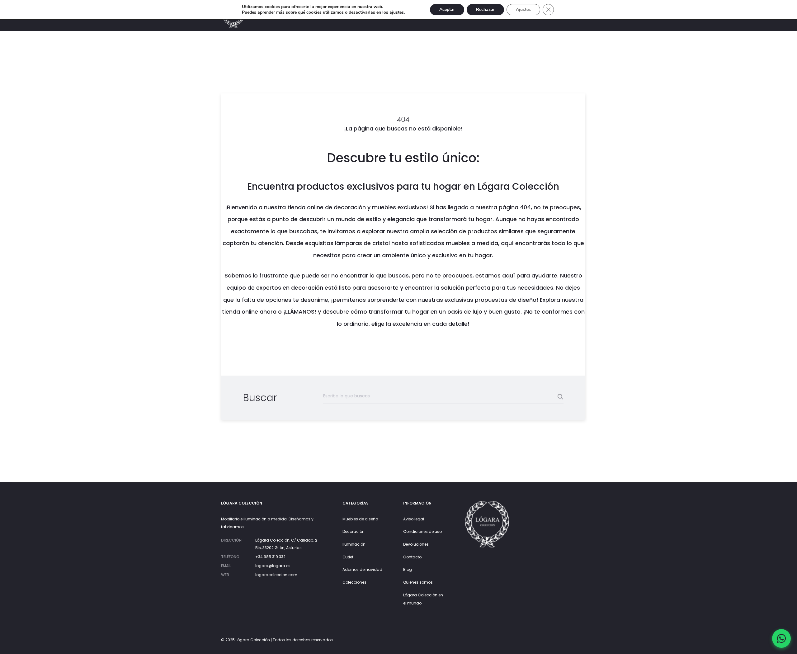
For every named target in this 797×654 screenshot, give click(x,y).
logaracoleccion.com (276, 574)
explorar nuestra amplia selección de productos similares (443, 231)
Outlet (347, 557)
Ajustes (523, 9)
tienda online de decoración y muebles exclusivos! (357, 207)
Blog (407, 569)
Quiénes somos (418, 582)
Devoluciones (416, 544)
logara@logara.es (272, 565)
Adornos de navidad (362, 569)
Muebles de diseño (360, 519)
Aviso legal (413, 519)
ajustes (396, 12)
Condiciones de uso (422, 531)
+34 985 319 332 (270, 556)
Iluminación (353, 544)
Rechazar (485, 9)
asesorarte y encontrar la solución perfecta (428, 287)
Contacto (412, 557)
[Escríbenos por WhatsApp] (781, 638)
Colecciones (354, 582)
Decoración (353, 531)
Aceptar (447, 9)
